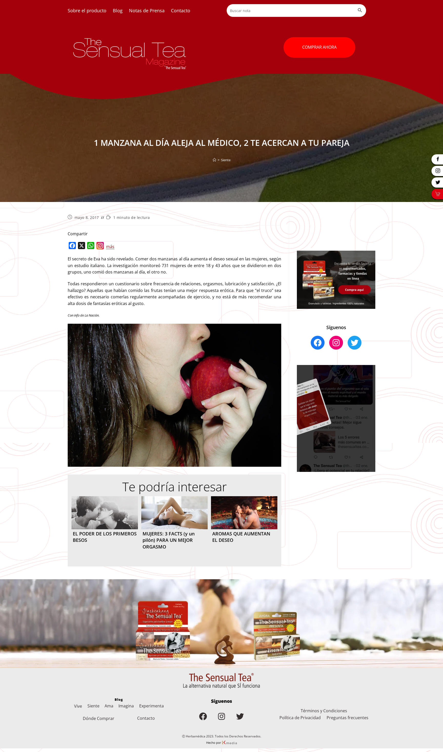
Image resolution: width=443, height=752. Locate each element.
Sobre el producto (87, 10)
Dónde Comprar (98, 718)
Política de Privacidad (300, 717)
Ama (109, 706)
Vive (78, 706)
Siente (225, 160)
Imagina (126, 706)
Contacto (180, 10)
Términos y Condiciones (324, 711)
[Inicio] (214, 160)
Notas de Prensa (147, 10)
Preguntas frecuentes (347, 717)
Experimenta (151, 706)
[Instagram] (100, 247)
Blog (118, 10)
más (110, 246)
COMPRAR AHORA (319, 47)
